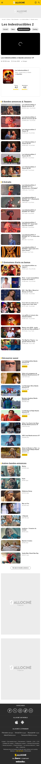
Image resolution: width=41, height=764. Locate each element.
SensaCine (18, 732)
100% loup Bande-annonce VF (31, 435)
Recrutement (21, 741)
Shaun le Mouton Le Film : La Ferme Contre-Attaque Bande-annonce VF (30, 449)
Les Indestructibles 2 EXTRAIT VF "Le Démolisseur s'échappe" (30, 186)
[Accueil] (19, 2)
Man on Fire (25, 503)
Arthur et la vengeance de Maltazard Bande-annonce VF (30, 374)
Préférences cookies (20, 743)
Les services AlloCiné (29, 745)
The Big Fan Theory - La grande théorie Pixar (30, 340)
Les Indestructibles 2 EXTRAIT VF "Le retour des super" (30, 236)
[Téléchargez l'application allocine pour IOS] (17, 722)
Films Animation (15, 19)
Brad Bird (19, 74)
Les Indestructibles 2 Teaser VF (29, 130)
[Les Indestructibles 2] (8, 76)
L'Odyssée (25, 516)
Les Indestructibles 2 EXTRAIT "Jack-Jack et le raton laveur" (30, 248)
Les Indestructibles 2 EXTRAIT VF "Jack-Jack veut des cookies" (29, 224)
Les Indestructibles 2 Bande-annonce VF (29, 105)
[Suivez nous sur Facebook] (10, 710)
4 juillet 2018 (22, 72)
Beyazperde (31, 732)
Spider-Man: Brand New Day (30, 553)
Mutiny (24, 466)
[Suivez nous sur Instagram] (20, 710)
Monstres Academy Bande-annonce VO (30, 399)
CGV (38, 741)
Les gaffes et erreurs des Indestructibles (30, 315)
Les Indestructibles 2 (25, 19)
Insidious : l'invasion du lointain (29, 529)
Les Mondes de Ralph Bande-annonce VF (30, 411)
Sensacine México (27, 735)
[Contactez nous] (31, 710)
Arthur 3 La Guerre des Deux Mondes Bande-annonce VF (30, 423)
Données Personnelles (33, 743)
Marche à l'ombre (27, 541)
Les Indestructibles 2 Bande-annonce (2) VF (29, 117)
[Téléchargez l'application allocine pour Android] (23, 722)
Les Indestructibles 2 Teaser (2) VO (29, 142)
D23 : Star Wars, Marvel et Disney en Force (30, 291)
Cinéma (8, 19)
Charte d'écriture (17, 745)
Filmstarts (5, 732)
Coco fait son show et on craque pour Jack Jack (30, 303)
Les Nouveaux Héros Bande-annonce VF (30, 386)
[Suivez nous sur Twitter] (15, 710)
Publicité (29, 741)
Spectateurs (25, 85)
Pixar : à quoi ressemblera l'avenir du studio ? (30, 278)
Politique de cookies (8, 743)
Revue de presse (7, 745)
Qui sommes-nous (12, 741)
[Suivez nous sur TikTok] (25, 710)
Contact (4, 741)
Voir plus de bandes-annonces (20, 568)
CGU (34, 741)
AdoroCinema (8, 735)
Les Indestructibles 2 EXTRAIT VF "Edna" (29, 210)
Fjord (23, 478)
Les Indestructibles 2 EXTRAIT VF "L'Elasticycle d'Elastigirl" (30, 199)
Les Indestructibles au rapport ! (29, 266)
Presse (16, 85)
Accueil (3, 19)
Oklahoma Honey (27, 491)
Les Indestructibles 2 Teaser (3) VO (29, 167)
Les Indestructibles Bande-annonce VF (30, 361)
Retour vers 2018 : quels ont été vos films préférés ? (31, 328)
